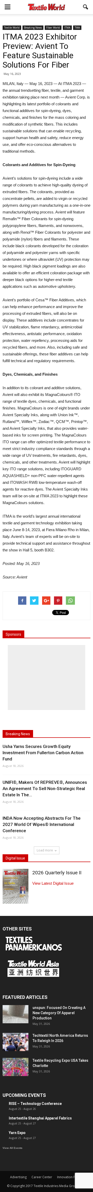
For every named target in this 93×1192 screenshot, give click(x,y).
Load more (45, 850)
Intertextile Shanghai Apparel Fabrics (40, 1118)
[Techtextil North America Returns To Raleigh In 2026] (15, 1042)
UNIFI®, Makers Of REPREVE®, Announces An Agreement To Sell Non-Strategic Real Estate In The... (45, 788)
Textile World (12, 27)
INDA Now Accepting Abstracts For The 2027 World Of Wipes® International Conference (42, 824)
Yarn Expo (17, 1133)
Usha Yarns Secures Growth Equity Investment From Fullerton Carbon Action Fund (43, 752)
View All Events (12, 1148)
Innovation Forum (70, 1177)
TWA (77, 27)
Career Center (42, 1177)
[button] (86, 7)
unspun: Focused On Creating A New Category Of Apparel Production (59, 1013)
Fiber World (53, 27)
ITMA (67, 27)
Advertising (18, 1177)
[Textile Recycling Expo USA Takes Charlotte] (15, 1067)
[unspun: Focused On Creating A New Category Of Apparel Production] (15, 1014)
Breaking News (33, 27)
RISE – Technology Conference (35, 1104)
